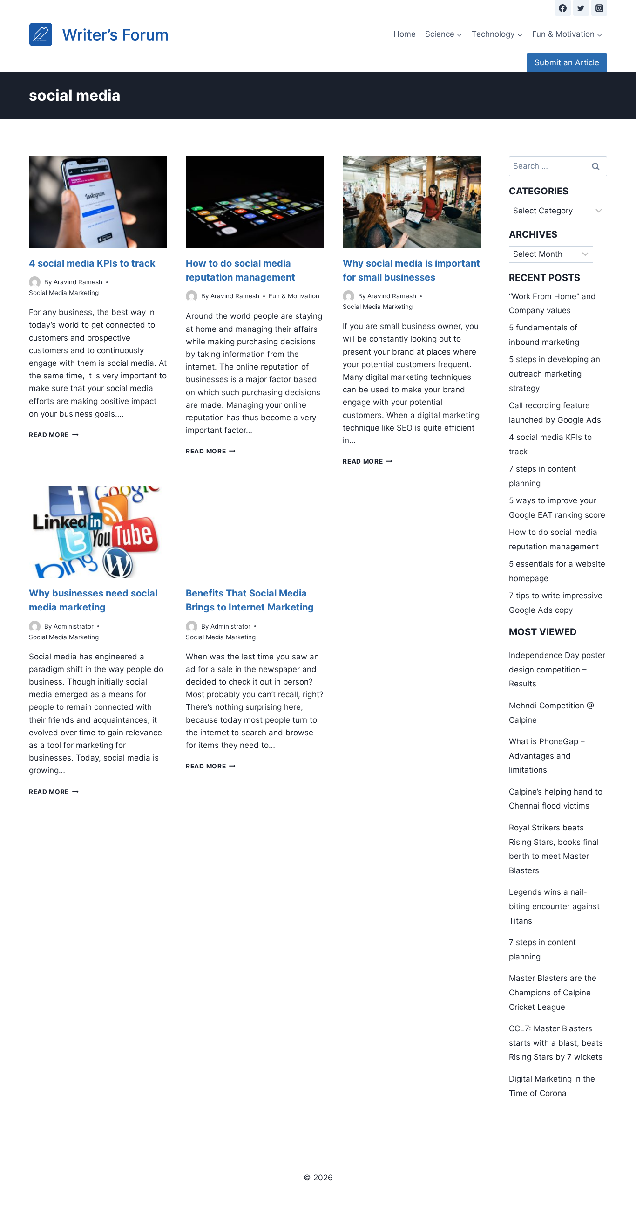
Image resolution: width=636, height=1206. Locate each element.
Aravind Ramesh (78, 282)
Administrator (74, 626)
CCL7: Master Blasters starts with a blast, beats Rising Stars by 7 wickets (556, 1043)
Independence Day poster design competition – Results (557, 669)
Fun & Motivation (294, 296)
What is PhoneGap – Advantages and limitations (547, 755)
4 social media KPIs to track (92, 263)
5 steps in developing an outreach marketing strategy (554, 373)
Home (404, 34)
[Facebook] (563, 8)
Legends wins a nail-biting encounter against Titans (554, 906)
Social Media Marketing (64, 292)
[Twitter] (581, 8)
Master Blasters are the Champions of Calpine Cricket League (552, 992)
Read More (54, 435)
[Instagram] (599, 8)
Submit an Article (567, 62)
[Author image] (35, 282)
